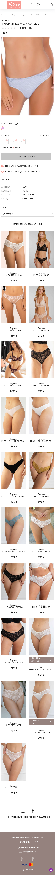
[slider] (8, 28)
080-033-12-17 (29, 842)
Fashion (5, 20)
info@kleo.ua (29, 851)
